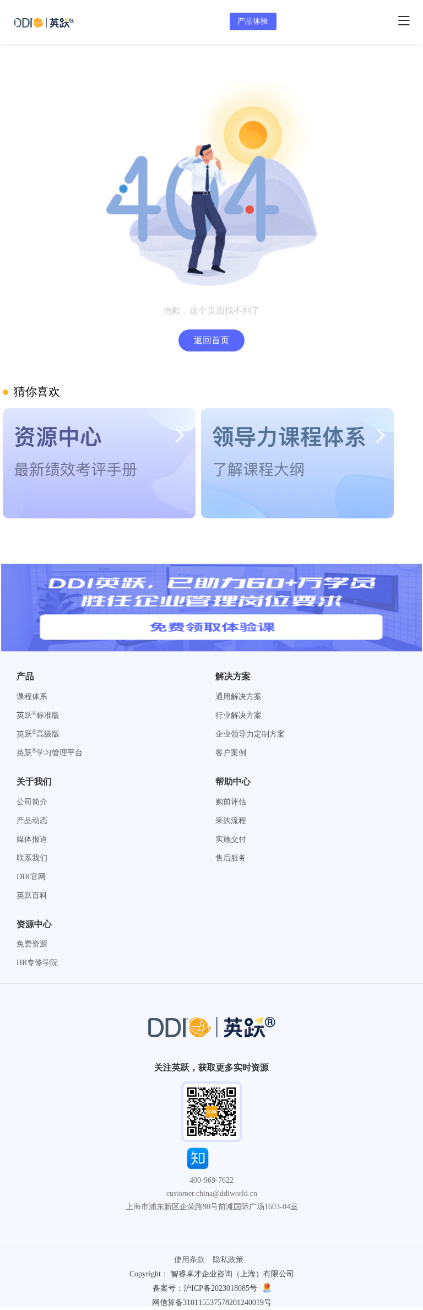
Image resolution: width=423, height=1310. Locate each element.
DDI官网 (31, 877)
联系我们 (32, 858)
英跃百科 (32, 895)
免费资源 (32, 944)
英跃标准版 (38, 715)
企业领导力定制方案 (250, 734)
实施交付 (230, 839)
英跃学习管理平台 (50, 753)
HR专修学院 (37, 963)
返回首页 (211, 340)
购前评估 (230, 802)
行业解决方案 (238, 715)
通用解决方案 (238, 696)
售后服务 (230, 858)
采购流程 (230, 820)
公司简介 (32, 802)
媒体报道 (32, 839)
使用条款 (189, 1259)
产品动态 (32, 820)
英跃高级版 (38, 734)
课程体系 (32, 696)
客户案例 (230, 753)
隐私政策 (228, 1259)
